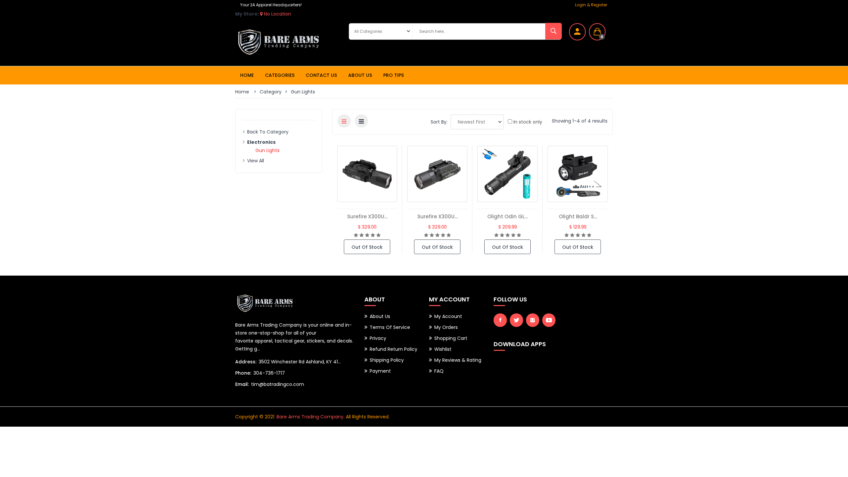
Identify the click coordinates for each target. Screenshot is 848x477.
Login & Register (591, 5)
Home (247, 75)
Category (271, 91)
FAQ (439, 371)
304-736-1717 (269, 373)
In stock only (527, 122)
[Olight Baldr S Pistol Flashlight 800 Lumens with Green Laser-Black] (577, 173)
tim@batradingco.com (277, 384)
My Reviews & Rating (457, 360)
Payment (380, 371)
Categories (279, 75)
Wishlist (442, 349)
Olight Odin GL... (507, 216)
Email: (242, 384)
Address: (245, 361)
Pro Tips (393, 75)
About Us (360, 75)
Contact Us (321, 75)
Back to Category (268, 132)
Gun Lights (267, 150)
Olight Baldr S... (578, 216)
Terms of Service (390, 327)
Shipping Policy (387, 360)
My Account (448, 316)
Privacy (378, 338)
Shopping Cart (450, 338)
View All (255, 160)
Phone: (243, 373)
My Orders (446, 327)
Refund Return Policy (393, 349)
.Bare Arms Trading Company (310, 416)
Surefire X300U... (367, 216)
